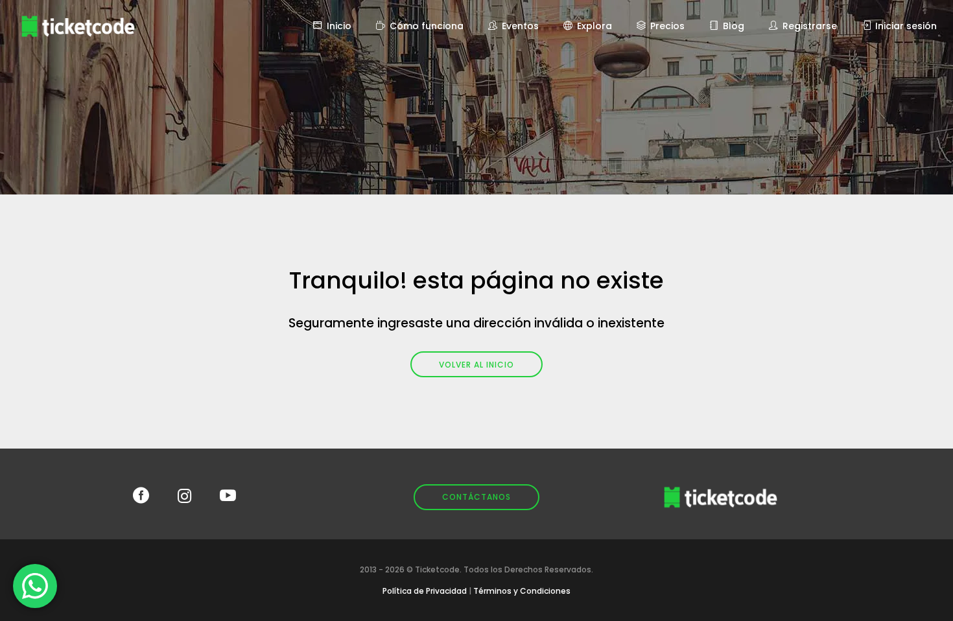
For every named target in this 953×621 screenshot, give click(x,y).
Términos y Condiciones (522, 590)
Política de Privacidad (424, 590)
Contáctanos (476, 496)
